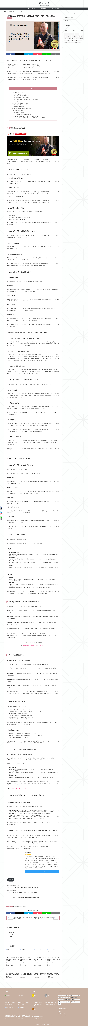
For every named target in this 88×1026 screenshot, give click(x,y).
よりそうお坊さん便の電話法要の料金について (22, 114)
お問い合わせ (61, 1011)
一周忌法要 (74, 36)
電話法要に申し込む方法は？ (19, 112)
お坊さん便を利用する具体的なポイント (21, 97)
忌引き (80, 40)
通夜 (79, 42)
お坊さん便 (17, 906)
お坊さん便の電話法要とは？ (18, 110)
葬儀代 (76, 42)
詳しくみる (42, 871)
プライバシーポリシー (63, 1015)
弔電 (72, 40)
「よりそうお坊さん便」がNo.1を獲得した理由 (23, 101)
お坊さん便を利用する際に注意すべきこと (22, 95)
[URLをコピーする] (55, 54)
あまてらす (13, 936)
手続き (66, 42)
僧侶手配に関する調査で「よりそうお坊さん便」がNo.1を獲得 (26, 99)
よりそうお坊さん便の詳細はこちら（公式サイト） (33, 645)
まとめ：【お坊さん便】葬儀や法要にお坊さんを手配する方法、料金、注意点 (29, 117)
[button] (10, 54)
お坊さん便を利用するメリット (19, 94)
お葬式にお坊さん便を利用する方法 (20, 103)
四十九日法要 (74, 38)
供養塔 (66, 38)
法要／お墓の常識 (69, 17)
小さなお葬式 (67, 40)
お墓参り (72, 33)
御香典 (76, 40)
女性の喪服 (81, 38)
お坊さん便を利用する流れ (18, 106)
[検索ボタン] (61, 9)
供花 (82, 36)
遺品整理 (68, 25)
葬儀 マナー (68, 20)
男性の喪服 (71, 42)
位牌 (79, 36)
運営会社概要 (61, 1013)
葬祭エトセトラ (44, 3)
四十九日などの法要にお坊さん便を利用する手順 (23, 108)
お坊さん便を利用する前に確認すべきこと (22, 104)
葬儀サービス (10, 906)
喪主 (70, 38)
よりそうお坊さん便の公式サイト (18, 788)
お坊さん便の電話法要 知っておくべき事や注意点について (25, 116)
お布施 (77, 33)
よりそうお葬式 (22, 906)
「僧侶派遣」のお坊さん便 (18, 92)
